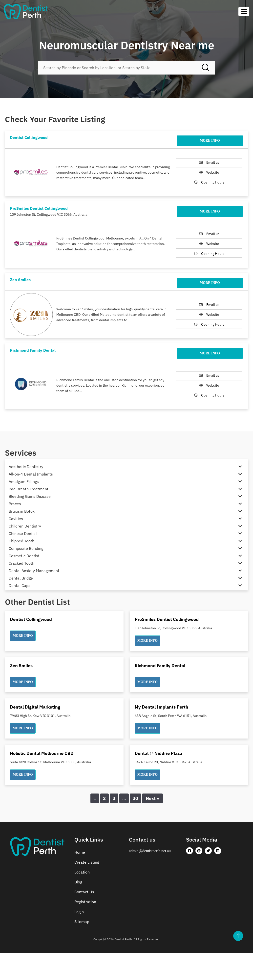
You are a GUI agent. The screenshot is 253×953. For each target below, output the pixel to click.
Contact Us (84, 891)
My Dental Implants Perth (161, 707)
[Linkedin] (217, 850)
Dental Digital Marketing (35, 707)
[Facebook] (189, 850)
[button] (23, 636)
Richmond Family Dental (33, 350)
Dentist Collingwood (29, 137)
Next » (152, 798)
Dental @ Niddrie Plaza (158, 753)
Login (79, 911)
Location (82, 872)
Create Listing (86, 862)
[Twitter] (208, 850)
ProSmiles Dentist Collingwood (39, 208)
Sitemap (81, 921)
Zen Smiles (20, 279)
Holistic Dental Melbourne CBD (42, 753)
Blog (78, 881)
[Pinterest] (198, 850)
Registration (85, 901)
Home (79, 852)
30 (135, 798)
